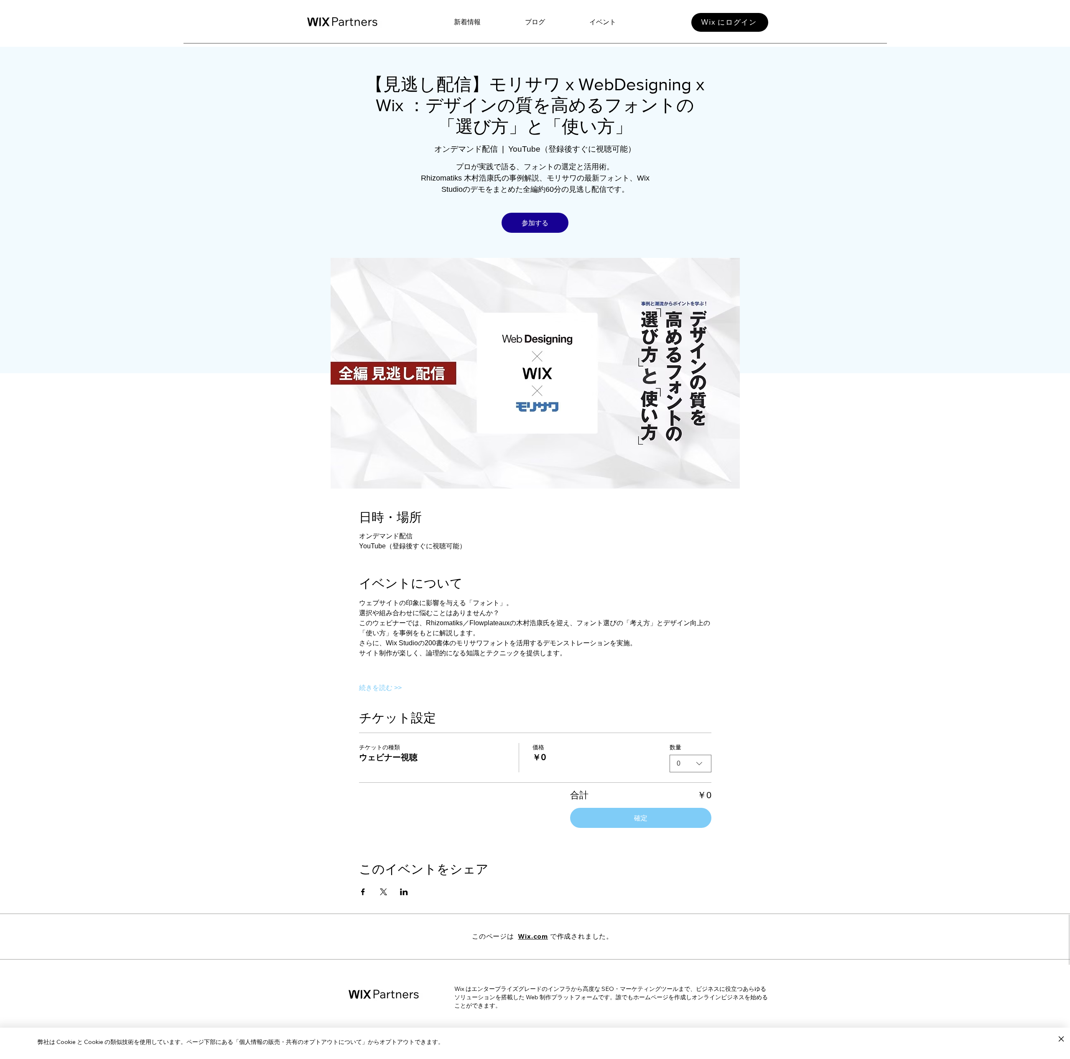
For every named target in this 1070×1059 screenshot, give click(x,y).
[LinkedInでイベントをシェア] (404, 891)
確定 (640, 818)
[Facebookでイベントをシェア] (363, 891)
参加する (535, 223)
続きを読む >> (380, 687)
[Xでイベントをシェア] (383, 891)
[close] (1061, 1039)
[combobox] (690, 763)
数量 (675, 747)
